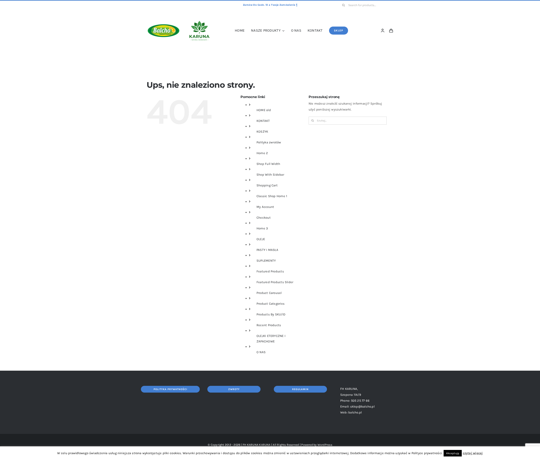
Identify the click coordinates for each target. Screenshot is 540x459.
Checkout (263, 217)
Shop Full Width (268, 164)
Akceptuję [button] (452, 453)
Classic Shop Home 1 (271, 196)
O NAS (261, 352)
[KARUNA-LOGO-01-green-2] (199, 22)
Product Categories (270, 304)
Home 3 (262, 228)
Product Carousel (269, 293)
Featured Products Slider (274, 282)
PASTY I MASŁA (267, 250)
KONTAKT (263, 121)
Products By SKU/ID (270, 314)
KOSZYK (262, 131)
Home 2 (262, 153)
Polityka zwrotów (268, 142)
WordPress (324, 445)
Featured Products (270, 271)
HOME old (263, 110)
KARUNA (264, 445)
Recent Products (268, 325)
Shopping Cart (267, 185)
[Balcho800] (163, 15)
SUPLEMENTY (266, 260)
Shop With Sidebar (270, 174)
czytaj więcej (473, 453)
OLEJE (260, 239)
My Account (265, 207)
